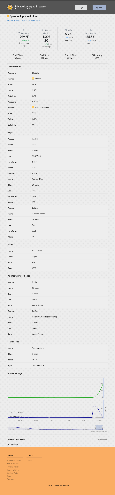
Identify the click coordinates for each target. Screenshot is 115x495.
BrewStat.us (28, 9)
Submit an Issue (14, 460)
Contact (10, 479)
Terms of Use (13, 470)
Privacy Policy (13, 467)
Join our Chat (13, 463)
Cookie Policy (13, 473)
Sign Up (99, 7)
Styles (29, 460)
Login (81, 7)
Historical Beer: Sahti (31, 20)
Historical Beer (13, 20)
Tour (9, 476)
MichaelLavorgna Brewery (30, 6)
